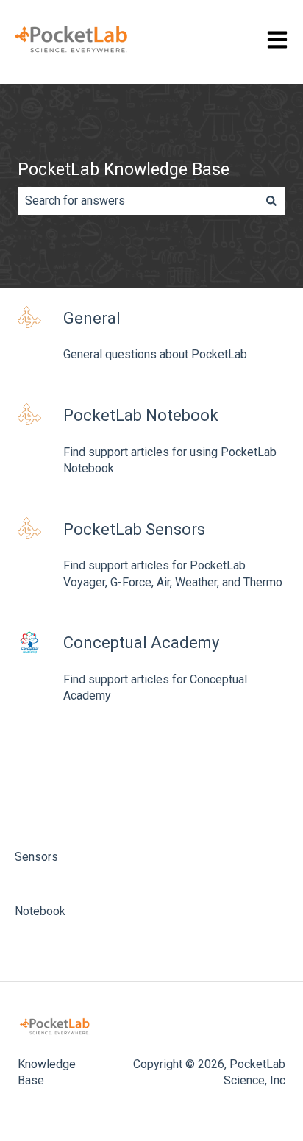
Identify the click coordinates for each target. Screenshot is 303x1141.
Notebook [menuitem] (40, 911)
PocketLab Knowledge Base (123, 169)
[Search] (271, 201)
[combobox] (137, 201)
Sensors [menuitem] (36, 857)
